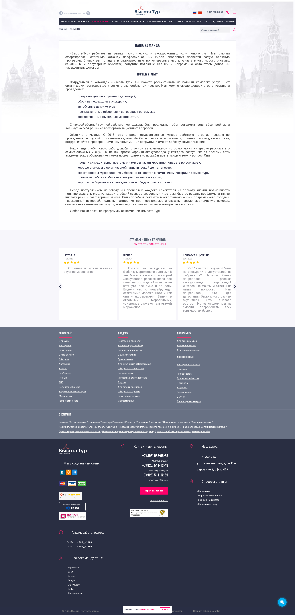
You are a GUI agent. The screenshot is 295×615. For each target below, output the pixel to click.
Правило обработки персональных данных (176, 431)
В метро (63, 368)
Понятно (165, 610)
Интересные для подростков (132, 378)
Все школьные (184, 392)
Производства (184, 374)
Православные (125, 359)
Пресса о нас (155, 422)
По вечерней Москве (69, 387)
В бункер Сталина (127, 355)
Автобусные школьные (188, 365)
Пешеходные (65, 350)
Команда (63, 422)
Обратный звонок (153, 490)
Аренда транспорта (198, 21)
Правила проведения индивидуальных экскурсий (127, 431)
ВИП (61, 382)
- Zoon (70, 572)
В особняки (182, 383)
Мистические (66, 396)
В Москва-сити (66, 355)
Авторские (64, 364)
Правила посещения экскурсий (164, 427)
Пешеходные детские (129, 396)
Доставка (112, 427)
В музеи (122, 382)
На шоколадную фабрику (130, 345)
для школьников (131, 21)
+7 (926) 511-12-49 (155, 466)
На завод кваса (126, 373)
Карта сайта (204, 431)
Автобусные (65, 345)
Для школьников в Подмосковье (134, 364)
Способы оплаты (96, 427)
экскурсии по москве (73, 21)
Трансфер (105, 422)
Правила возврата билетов (133, 427)
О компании (93, 422)
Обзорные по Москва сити (131, 368)
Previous (61, 286)
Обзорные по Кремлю (129, 392)
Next (234, 286)
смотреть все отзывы (150, 244)
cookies (142, 610)
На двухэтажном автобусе (72, 392)
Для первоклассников (188, 350)
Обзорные (64, 359)
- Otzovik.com (73, 585)
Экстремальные (126, 401)
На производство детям (130, 350)
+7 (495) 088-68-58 (155, 456)
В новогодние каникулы (189, 401)
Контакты (130, 422)
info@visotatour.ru (159, 500)
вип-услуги (176, 21)
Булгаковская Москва (188, 378)
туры (115, 21)
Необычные (65, 373)
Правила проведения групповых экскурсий (204, 427)
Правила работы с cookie (206, 611)
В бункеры (182, 388)
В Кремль (64, 341)
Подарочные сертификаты (176, 422)
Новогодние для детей (129, 341)
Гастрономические (68, 401)
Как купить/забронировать (73, 427)
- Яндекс (71, 576)
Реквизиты (118, 422)
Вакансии (142, 422)
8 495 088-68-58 (215, 12)
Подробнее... (152, 610)
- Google (71, 580)
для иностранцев (224, 21)
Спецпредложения (201, 422)
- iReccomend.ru (75, 593)
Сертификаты (100, 21)
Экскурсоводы (77, 422)
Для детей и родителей (130, 387)
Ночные (63, 378)
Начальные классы (186, 345)
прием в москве (156, 21)
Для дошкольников (187, 341)
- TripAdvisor (73, 567)
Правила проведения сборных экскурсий (79, 431)
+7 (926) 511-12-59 (155, 475)
